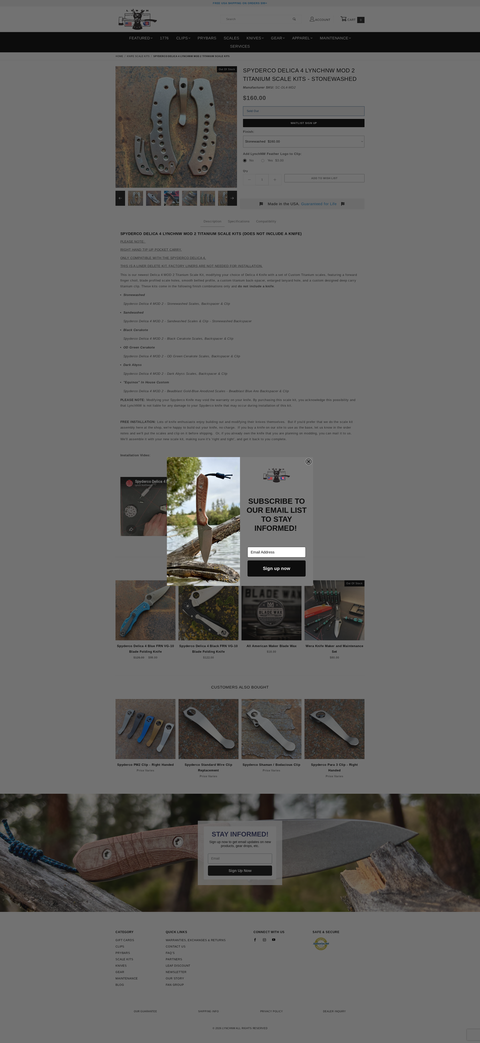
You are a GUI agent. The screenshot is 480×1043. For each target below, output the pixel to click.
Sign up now (276, 568)
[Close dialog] (309, 462)
